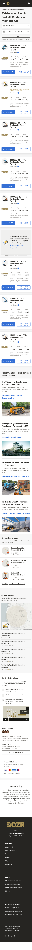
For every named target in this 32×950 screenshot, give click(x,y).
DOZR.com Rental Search (13, 881)
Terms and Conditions (11, 928)
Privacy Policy (9, 930)
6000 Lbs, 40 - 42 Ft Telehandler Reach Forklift (18, 125)
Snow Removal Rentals (12, 884)
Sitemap (17, 930)
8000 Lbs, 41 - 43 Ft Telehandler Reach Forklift (18, 162)
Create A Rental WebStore (13, 914)
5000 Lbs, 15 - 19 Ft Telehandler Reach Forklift (18, 48)
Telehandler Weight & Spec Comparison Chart (12, 397)
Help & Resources (11, 850)
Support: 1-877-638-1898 (16, 836)
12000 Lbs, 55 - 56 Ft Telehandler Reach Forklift (18, 300)
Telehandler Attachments (11, 437)
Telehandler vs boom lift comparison (15, 476)
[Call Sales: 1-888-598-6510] (25, 3)
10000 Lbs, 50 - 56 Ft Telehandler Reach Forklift (18, 263)
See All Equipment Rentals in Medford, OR (13, 584)
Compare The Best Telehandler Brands (16, 513)
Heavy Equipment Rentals (15, 10)
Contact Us (8, 864)
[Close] (29, 232)
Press (7, 854)
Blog (6, 861)
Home (4, 10)
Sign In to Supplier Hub (12, 908)
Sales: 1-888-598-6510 (16, 833)
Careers (7, 857)
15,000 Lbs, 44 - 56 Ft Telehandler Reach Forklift (18, 337)
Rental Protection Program (13, 888)
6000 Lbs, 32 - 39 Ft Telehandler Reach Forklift (18, 85)
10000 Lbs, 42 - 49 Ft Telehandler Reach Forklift (18, 199)
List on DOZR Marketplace (13, 911)
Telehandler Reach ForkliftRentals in (13, 634)
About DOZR (9, 847)
